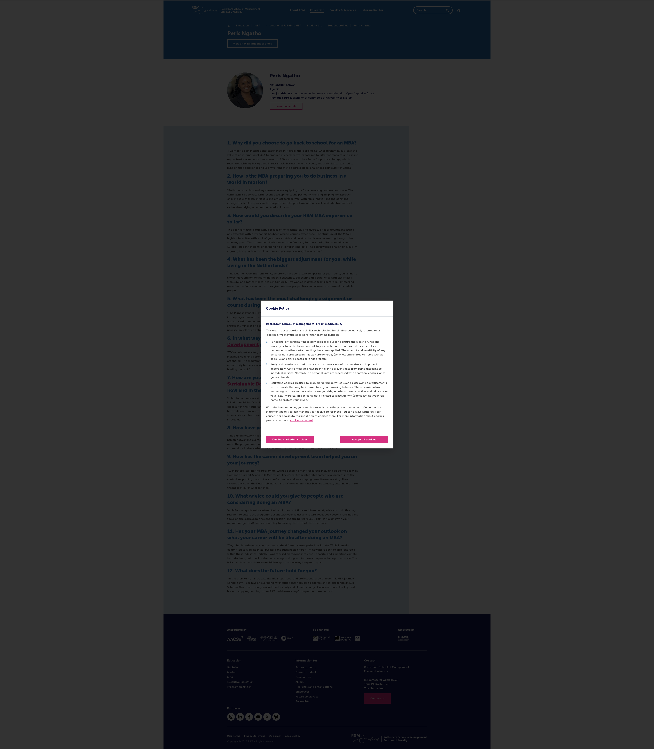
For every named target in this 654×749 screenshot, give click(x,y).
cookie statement (301, 420)
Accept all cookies (364, 439)
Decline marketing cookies (289, 439)
